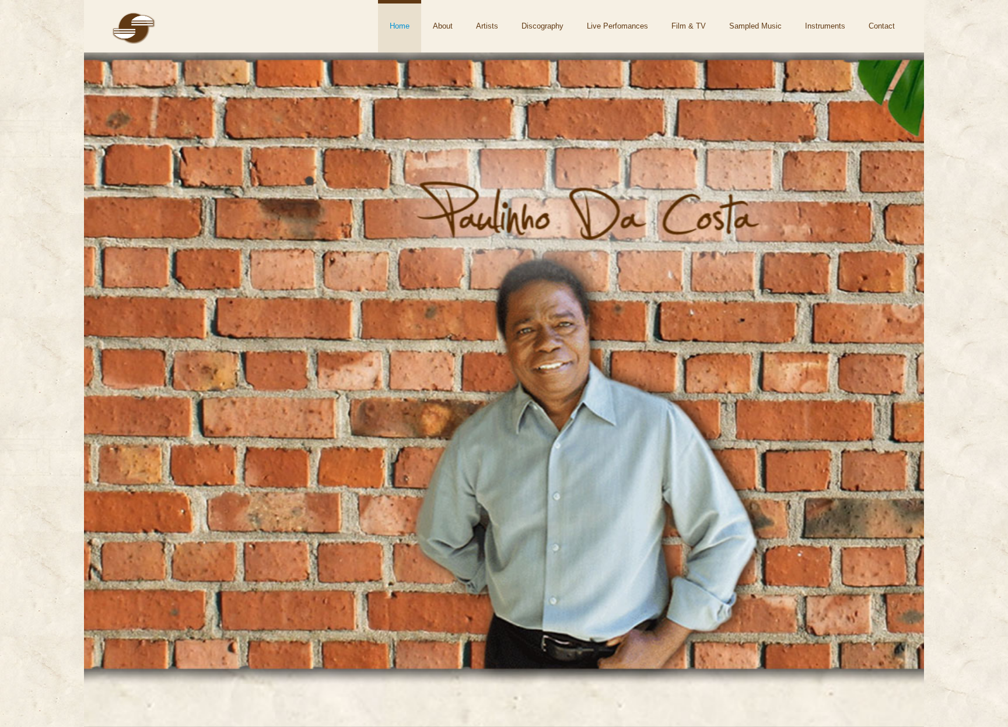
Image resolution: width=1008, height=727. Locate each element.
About (443, 26)
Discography (543, 26)
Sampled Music (755, 26)
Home (400, 26)
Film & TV (688, 26)
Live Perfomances (617, 26)
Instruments (825, 26)
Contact (882, 26)
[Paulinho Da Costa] (134, 40)
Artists (487, 26)
